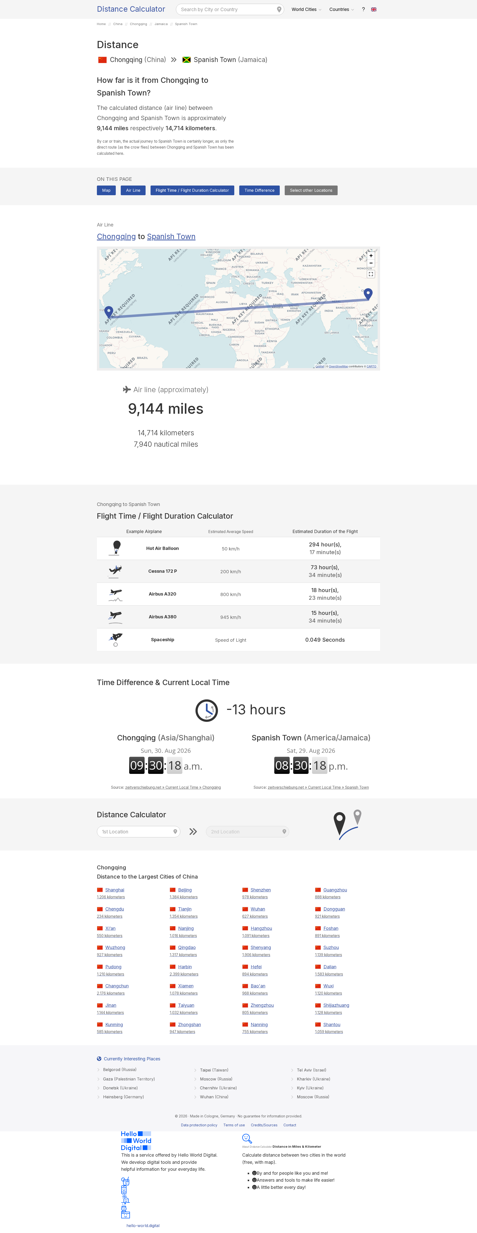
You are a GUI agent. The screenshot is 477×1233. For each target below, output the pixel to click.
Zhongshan (189, 1024)
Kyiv (310, 1087)
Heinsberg (123, 1096)
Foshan (330, 928)
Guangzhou (335, 889)
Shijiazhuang (336, 1005)
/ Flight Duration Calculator (192, 190)
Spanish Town (171, 236)
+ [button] (371, 256)
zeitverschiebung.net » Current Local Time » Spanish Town (318, 787)
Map (106, 190)
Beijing (185, 889)
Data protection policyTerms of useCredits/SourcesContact (238, 1125)
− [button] (371, 263)
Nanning (259, 1024)
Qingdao (187, 947)
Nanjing (186, 928)
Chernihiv (218, 1087)
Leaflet (320, 366)
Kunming (114, 1024)
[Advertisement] (311, 103)
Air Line (133, 190)
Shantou (331, 1024)
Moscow (216, 1078)
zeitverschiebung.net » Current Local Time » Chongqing (173, 787)
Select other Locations (311, 190)
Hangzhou (261, 928)
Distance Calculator (131, 8)
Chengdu (114, 909)
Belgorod (119, 1069)
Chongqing (116, 236)
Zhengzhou (262, 1005)
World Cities (304, 9)
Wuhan (258, 909)
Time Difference (259, 190)
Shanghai (114, 889)
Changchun (117, 985)
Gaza (128, 1078)
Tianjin (185, 909)
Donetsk (120, 1087)
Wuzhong (115, 947)
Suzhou (331, 947)
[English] (374, 9)
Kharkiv (313, 1078)
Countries (339, 9)
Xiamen (186, 985)
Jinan (110, 1005)
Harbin (185, 966)
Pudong (113, 966)
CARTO (371, 366)
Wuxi (328, 985)
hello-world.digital (142, 1225)
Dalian (329, 966)
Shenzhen (261, 889)
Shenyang (261, 947)
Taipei (214, 1070)
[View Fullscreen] (371, 274)
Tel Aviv (311, 1070)
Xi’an (110, 928)
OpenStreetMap (338, 366)
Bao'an (258, 985)
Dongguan (334, 909)
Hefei (256, 966)
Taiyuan (186, 1005)
